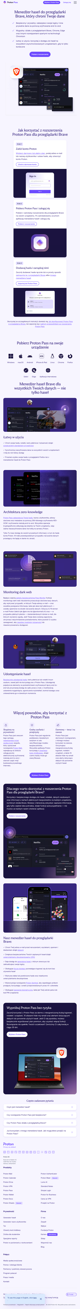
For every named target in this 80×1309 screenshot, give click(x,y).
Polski (71, 1294)
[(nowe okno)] (4, 1152)
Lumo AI (44, 1182)
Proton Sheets (8, 1203)
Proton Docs (8, 1199)
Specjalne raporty (10, 1238)
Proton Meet (45, 1178)
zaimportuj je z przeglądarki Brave (30, 275)
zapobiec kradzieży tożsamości (29, 622)
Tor (4, 1226)
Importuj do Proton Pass (27, 283)
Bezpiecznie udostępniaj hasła (15, 680)
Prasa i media (8, 1277)
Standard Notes (47, 1186)
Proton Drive (8, 1182)
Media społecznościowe (12, 1261)
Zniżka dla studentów (11, 1234)
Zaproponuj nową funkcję (48, 1297)
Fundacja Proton (47, 1230)
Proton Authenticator (49, 1174)
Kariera (43, 1234)
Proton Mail (17, 748)
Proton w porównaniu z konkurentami (17, 1243)
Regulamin (20, 1304)
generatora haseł (24, 961)
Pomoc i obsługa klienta (12, 1265)
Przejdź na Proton (48, 1203)
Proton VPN (7, 1186)
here (35, 1298)
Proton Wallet (8, 1195)
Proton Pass (8, 1190)
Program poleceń (10, 1273)
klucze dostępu (19, 969)
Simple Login (46, 1190)
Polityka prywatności (9, 1304)
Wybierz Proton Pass (51, 2)
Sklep (43, 1238)
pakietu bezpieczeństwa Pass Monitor (31, 598)
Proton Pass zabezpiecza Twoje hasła (18, 518)
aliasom (21, 950)
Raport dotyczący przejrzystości (34, 1304)
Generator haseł (9, 1218)
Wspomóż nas (46, 1243)
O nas (43, 1218)
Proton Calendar (9, 1178)
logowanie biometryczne (23, 990)
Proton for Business (48, 1195)
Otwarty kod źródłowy (12, 1230)
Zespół (43, 1222)
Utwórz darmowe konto (27, 164)
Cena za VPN (46, 1199)
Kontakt (6, 1281)
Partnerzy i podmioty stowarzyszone (17, 1269)
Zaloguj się (67, 2)
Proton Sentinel (32, 983)
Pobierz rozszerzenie (41, 55)
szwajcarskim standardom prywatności (18, 446)
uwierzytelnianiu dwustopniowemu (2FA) (19, 957)
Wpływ (43, 1226)
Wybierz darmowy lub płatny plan (30, 153)
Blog (42, 1247)
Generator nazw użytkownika (14, 1222)
